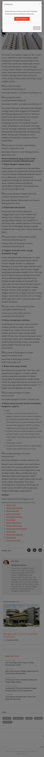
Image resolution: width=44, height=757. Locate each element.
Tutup (37, 28)
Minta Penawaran (22, 19)
